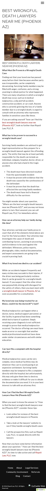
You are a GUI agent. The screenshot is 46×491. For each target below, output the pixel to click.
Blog (18, 476)
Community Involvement (17, 472)
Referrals (35, 472)
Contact (26, 476)
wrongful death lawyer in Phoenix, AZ (21, 291)
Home (10, 468)
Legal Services (31, 468)
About (19, 468)
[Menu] (42, 3)
